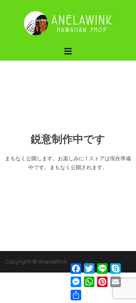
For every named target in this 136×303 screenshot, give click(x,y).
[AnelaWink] (68, 23)
